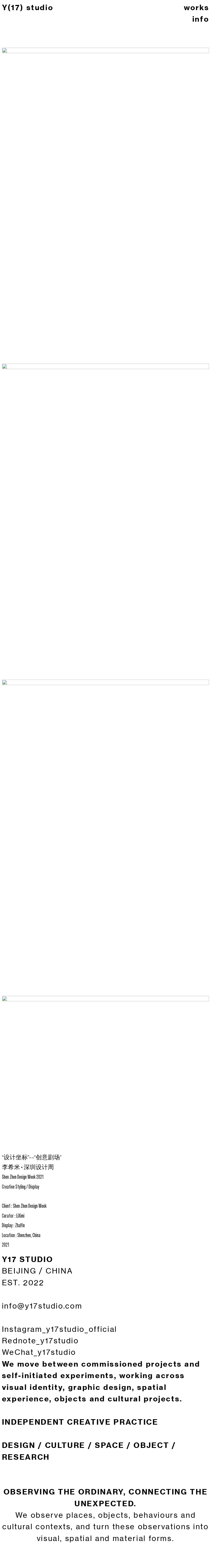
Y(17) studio (28, 7)
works (196, 7)
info (200, 19)
